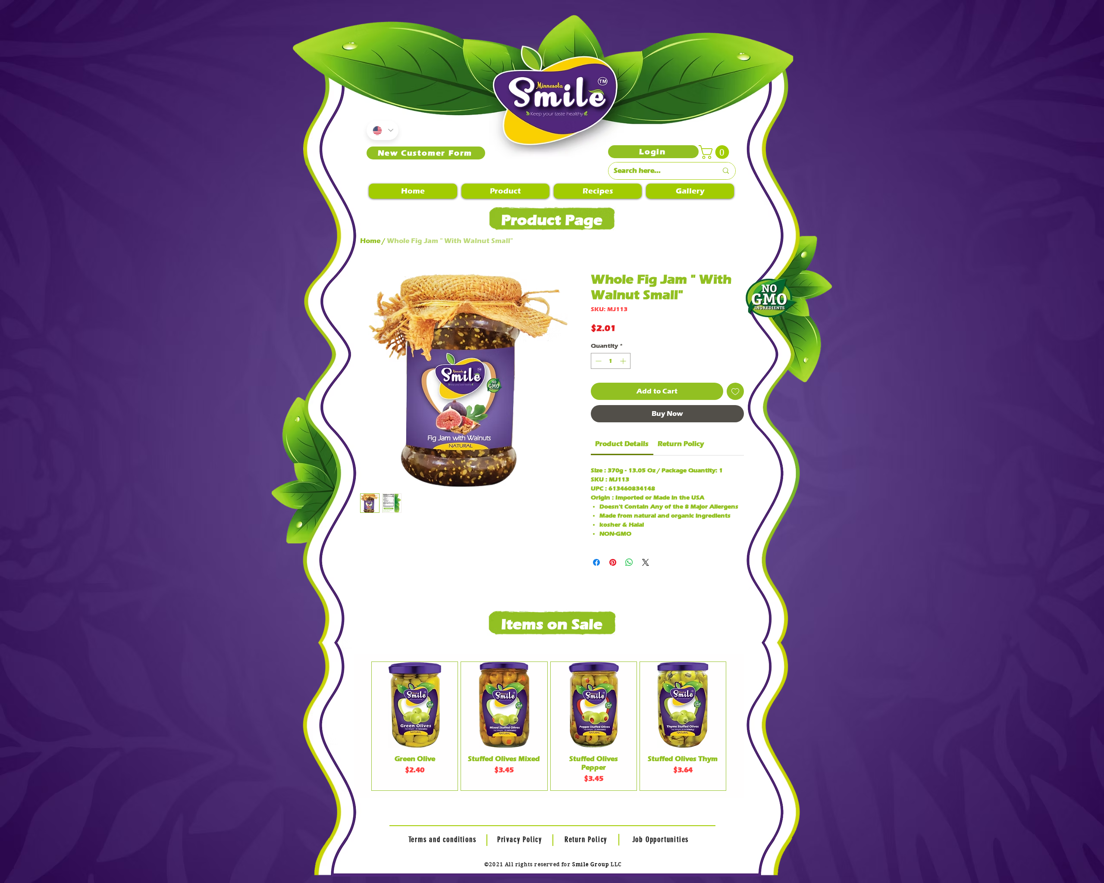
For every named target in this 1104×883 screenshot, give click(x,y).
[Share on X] (645, 562)
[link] (622, 444)
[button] (715, 152)
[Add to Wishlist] (735, 391)
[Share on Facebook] (596, 562)
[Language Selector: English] (382, 130)
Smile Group (590, 864)
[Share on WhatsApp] (629, 562)
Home (370, 241)
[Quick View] (415, 705)
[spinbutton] (610, 360)
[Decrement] (597, 360)
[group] (549, 726)
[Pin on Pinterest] (613, 562)
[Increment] (623, 360)
